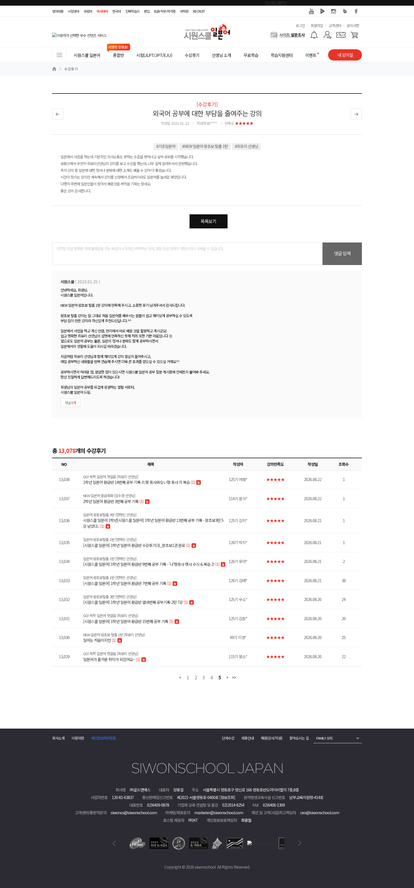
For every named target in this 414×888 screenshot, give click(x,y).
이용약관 (78, 738)
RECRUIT (199, 11)
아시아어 (102, 11)
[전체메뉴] (59, 55)
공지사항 (353, 25)
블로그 (345, 11)
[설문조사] (287, 35)
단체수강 (228, 738)
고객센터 (335, 25)
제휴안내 (247, 738)
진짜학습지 (132, 11)
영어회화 (57, 11)
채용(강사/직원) (271, 738)
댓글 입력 (342, 253)
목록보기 (208, 221)
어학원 (184, 11)
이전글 (57, 114)
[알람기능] (314, 35)
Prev (114, 843)
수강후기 (71, 69)
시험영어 (73, 11)
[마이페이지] (327, 35)
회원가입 (317, 25)
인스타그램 (333, 11)
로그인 (300, 25)
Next (299, 843)
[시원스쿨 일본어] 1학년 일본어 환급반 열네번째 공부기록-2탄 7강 (135, 599)
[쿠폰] (341, 35)
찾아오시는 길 (299, 738)
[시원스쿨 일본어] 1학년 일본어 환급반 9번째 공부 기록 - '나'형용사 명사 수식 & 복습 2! (151, 561)
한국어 (116, 11)
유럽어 (88, 11)
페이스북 (356, 11)
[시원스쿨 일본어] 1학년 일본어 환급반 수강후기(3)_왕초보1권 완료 (136, 542)
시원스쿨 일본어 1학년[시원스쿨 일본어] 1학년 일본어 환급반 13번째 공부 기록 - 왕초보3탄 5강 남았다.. (153, 520)
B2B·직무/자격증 (164, 11)
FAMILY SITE (324, 738)
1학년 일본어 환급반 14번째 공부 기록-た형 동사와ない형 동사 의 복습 (139, 479)
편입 (147, 11)
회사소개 (58, 738)
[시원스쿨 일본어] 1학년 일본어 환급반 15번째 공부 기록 (128, 618)
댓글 (70, 402)
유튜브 (311, 11)
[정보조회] (227, 797)
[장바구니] (354, 35)
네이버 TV (322, 11)
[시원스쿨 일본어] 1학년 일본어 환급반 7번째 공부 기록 (127, 580)
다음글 (356, 114)
